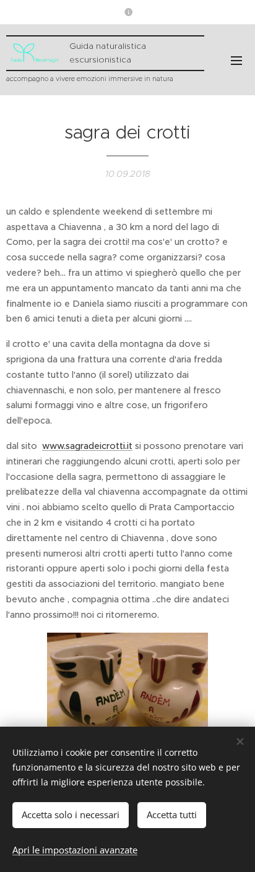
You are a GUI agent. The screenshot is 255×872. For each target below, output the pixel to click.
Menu (236, 60)
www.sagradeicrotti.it (87, 445)
